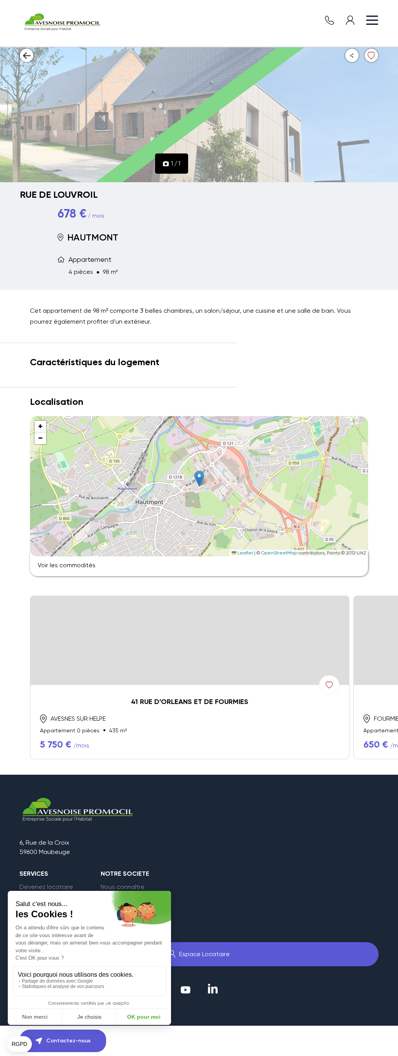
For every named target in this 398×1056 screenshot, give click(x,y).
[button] (199, 478)
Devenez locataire (46, 887)
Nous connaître (123, 887)
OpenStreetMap (279, 553)
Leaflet (244, 553)
